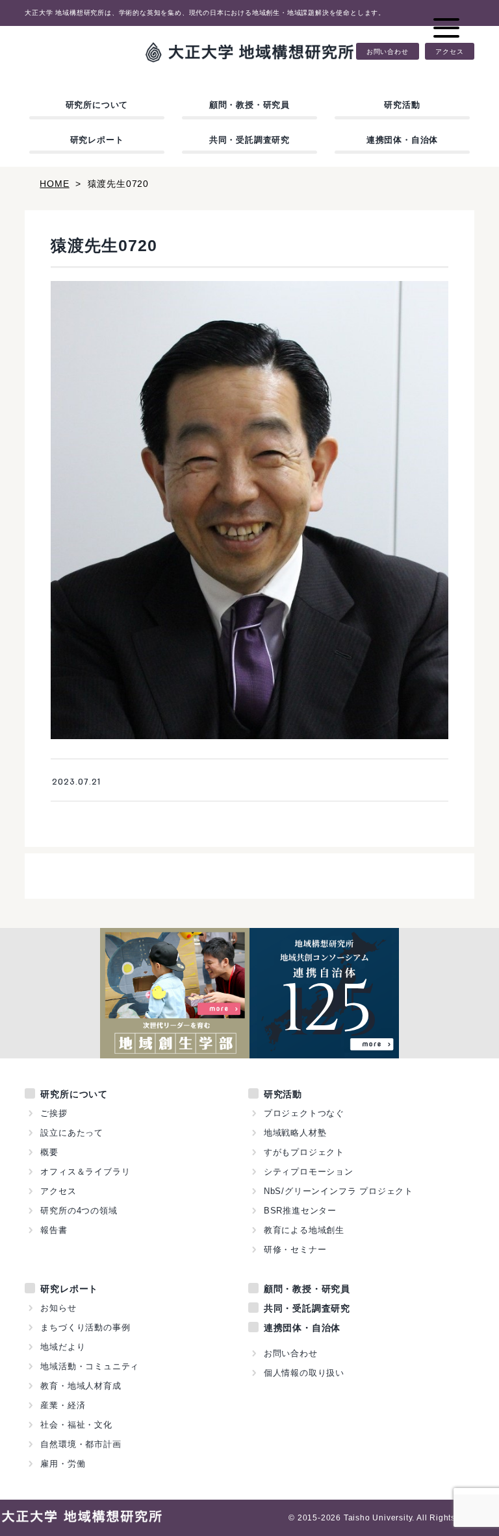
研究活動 (402, 105)
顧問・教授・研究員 (249, 105)
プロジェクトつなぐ (304, 1113)
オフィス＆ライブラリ (85, 1171)
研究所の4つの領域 (78, 1210)
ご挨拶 (53, 1113)
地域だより (62, 1347)
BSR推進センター (300, 1210)
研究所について (97, 105)
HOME (54, 183)
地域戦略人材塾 (295, 1133)
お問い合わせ (387, 51)
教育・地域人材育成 (80, 1386)
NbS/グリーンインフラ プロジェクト (338, 1191)
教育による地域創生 (304, 1230)
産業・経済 (62, 1405)
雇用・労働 (62, 1464)
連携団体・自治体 (402, 140)
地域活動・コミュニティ (89, 1366)
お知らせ (58, 1308)
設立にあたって (71, 1133)
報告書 (53, 1230)
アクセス (449, 51)
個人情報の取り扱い (304, 1373)
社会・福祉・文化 (76, 1425)
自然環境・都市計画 (80, 1444)
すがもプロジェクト (304, 1152)
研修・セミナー (295, 1249)
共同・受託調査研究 (249, 140)
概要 (49, 1152)
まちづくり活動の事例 (85, 1327)
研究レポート (97, 140)
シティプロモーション (308, 1171)
